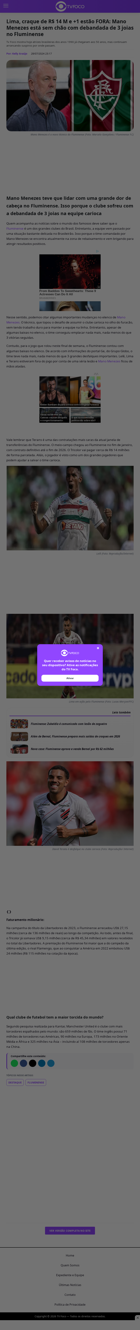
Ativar (70, 678)
